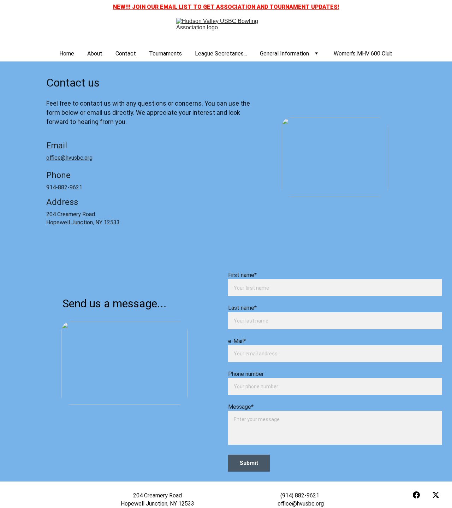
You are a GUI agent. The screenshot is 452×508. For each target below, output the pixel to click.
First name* (242, 275)
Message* (241, 406)
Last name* (242, 308)
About (94, 53)
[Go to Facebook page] (420, 494)
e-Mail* (237, 341)
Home (66, 53)
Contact (125, 53)
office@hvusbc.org (69, 157)
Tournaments (165, 53)
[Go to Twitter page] (435, 494)
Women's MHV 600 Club (363, 53)
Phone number (246, 374)
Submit (248, 463)
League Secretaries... (221, 53)
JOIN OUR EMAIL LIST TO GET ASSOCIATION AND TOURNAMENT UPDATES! (235, 7)
